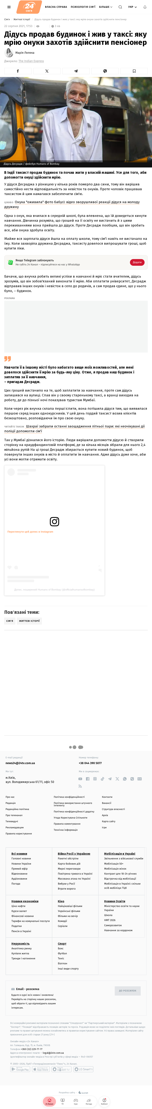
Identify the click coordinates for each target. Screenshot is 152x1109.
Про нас (10, 797)
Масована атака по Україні (74, 878)
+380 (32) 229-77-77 (31, 1049)
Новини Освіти (114, 901)
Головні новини (21, 858)
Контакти (107, 797)
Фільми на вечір (68, 916)
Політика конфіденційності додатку (74, 812)
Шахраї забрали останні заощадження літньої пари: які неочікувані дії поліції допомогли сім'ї (74, 428)
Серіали (62, 926)
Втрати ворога (66, 888)
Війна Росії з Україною (74, 853)
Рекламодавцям (15, 827)
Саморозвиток (113, 925)
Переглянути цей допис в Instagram (30, 531)
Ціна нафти (18, 906)
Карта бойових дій (69, 863)
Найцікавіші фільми (70, 906)
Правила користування (19, 834)
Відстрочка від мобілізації (120, 878)
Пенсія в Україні (21, 931)
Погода (15, 883)
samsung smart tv (83, 1069)
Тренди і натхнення (23, 958)
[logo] (29, 7)
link (80, 779)
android (20, 1069)
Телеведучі (12, 821)
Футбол (62, 953)
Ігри (104, 827)
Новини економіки (24, 901)
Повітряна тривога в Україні (75, 873)
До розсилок (127, 990)
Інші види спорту (68, 968)
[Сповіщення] (145, 7)
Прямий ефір (19, 868)
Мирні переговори (69, 868)
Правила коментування (67, 824)
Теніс (61, 958)
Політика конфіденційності (69, 797)
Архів (105, 815)
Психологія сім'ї (83, 7)
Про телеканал (14, 815)
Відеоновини (19, 873)
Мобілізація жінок (115, 868)
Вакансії (106, 803)
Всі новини (19, 853)
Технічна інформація (65, 830)
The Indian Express (31, 61)
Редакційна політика (17, 809)
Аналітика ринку (21, 948)
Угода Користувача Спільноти (70, 818)
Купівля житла (20, 953)
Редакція (11, 803)
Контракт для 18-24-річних (120, 873)
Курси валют (19, 911)
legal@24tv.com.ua (53, 1052)
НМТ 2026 (109, 920)
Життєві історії (22, 19)
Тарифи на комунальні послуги (30, 921)
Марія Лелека (24, 52)
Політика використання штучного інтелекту (73, 804)
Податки (16, 926)
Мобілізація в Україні (119, 853)
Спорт (62, 943)
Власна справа (56, 7)
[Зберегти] (134, 71)
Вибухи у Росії (66, 883)
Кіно (61, 901)
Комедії (62, 921)
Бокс (60, 948)
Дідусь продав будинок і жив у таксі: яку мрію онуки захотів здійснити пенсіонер (80, 19)
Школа (108, 915)
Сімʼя (7, 19)
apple (41, 1069)
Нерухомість (20, 943)
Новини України (21, 863)
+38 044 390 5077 (90, 763)
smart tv (62, 1069)
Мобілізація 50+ (113, 863)
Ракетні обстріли (68, 858)
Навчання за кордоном (118, 930)
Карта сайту (108, 821)
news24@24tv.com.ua (20, 763)
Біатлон (62, 963)
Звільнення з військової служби (123, 858)
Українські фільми (69, 911)
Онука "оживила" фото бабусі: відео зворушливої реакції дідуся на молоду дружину (72, 204)
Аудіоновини (19, 878)
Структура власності (113, 809)
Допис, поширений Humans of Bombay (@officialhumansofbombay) (54, 589)
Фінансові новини (22, 916)
